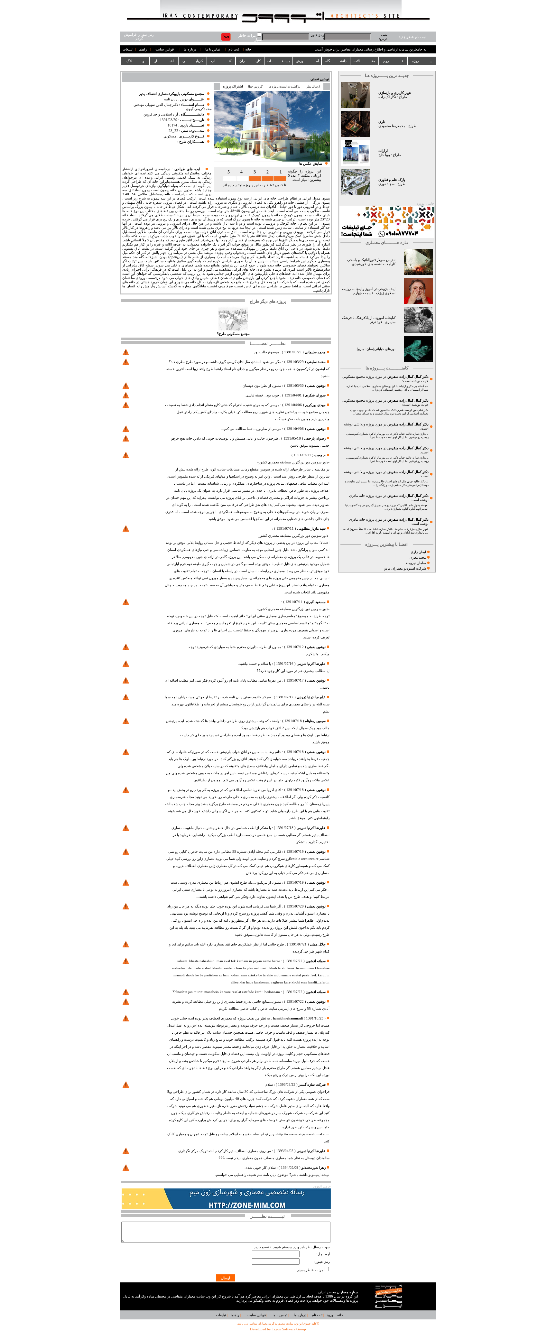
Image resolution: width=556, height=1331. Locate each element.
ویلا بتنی (359, 424)
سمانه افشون (316, 961)
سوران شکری (315, 395)
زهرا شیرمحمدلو (313, 1167)
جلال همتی (318, 944)
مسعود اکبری (316, 602)
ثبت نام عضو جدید (412, 37)
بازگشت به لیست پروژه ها (285, 86)
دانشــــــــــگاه (336, 61)
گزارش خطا (255, 86)
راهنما (142, 49)
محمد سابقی (316, 362)
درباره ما (190, 49)
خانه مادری (357, 496)
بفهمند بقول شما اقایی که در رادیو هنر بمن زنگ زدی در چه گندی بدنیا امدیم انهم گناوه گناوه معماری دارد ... (387, 507)
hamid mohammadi (288, 1018)
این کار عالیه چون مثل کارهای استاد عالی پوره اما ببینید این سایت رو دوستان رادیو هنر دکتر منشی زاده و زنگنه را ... (387, 483)
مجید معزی (418, 557)
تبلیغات (128, 49)
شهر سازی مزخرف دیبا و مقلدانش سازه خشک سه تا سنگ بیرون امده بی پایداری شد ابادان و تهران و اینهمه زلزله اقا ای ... (386, 530)
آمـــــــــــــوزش (307, 61)
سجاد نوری (386, 184)
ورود (330, 1315)
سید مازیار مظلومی (311, 528)
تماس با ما (212, 49)
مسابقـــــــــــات (279, 61)
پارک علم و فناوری (391, 180)
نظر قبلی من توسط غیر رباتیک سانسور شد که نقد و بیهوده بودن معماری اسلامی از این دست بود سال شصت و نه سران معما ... (389, 411)
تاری (381, 122)
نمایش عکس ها (310, 163)
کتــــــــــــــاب (221, 61)
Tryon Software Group (289, 1329)
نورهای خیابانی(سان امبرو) (376, 349)
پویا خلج (384, 155)
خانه (248, 49)
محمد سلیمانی (315, 352)
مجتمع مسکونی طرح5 (233, 334)
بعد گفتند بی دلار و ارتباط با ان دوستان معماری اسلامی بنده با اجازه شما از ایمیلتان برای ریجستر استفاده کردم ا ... (388, 388)
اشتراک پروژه (233, 86)
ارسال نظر (314, 86)
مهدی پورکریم (315, 405)
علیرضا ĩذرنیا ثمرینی (311, 664)
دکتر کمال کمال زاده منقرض (408, 376)
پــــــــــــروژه (421, 61)
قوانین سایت (164, 49)
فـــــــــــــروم (393, 61)
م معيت (320, 455)
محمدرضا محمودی (391, 126)
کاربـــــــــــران (250, 61)
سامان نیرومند (415, 563)
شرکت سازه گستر (312, 1084)
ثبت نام (233, 49)
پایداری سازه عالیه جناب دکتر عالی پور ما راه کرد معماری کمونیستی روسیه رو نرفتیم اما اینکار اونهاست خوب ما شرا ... (387, 435)
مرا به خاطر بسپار (310, 1270)
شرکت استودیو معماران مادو (405, 568)
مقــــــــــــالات (364, 61)
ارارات (383, 151)
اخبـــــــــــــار (164, 61)
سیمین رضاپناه (315, 721)
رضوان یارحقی (315, 438)
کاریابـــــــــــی (192, 61)
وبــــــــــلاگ (135, 61)
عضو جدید (261, 1247)
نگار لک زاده (387, 97)
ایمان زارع (418, 552)
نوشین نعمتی (319, 79)
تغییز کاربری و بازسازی (394, 93)
